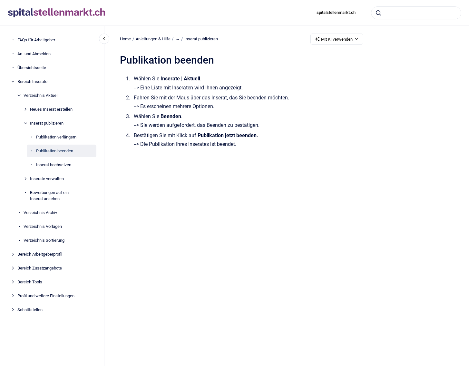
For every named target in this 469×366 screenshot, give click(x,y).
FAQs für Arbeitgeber (36, 39)
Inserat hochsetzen (53, 164)
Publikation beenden (54, 150)
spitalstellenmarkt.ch (336, 12)
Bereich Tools (29, 282)
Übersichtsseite (31, 67)
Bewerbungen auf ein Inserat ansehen (49, 195)
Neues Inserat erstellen (51, 109)
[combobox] (416, 13)
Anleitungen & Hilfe (153, 38)
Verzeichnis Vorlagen (43, 226)
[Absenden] (378, 13)
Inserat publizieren (47, 123)
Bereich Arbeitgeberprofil (39, 254)
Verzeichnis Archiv (40, 212)
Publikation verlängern (56, 137)
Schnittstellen (30, 309)
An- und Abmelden (34, 53)
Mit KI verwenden (337, 39)
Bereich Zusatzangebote (39, 268)
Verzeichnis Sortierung (44, 240)
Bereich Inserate (32, 81)
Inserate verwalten (47, 178)
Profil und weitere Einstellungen (45, 295)
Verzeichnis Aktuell (41, 95)
